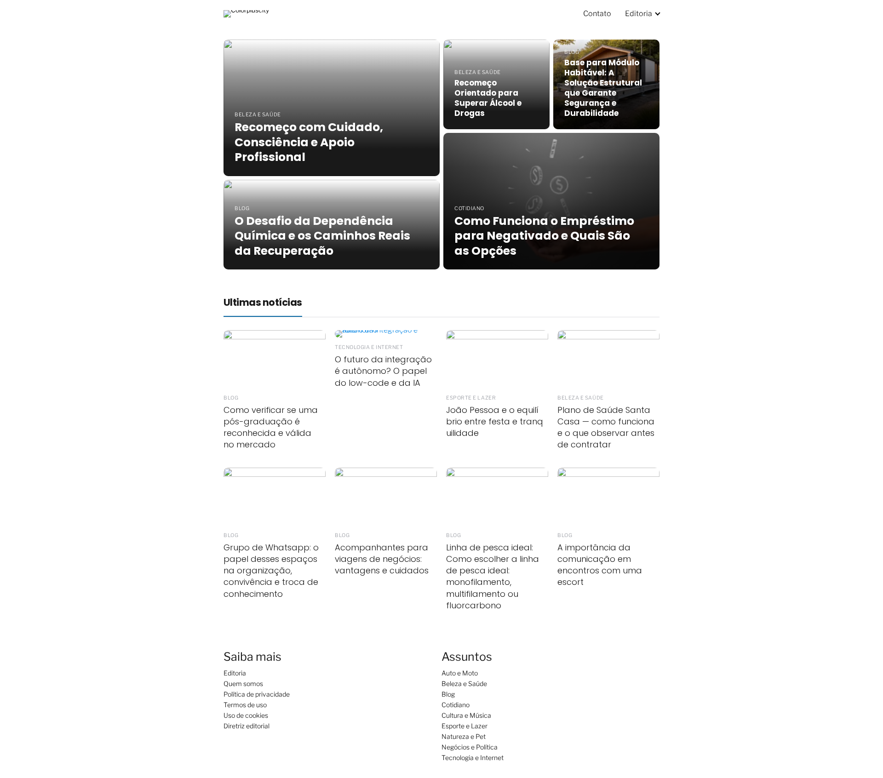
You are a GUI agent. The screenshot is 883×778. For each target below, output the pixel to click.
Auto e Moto (460, 673)
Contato (597, 13)
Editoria (638, 13)
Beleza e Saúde (464, 683)
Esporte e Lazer (464, 726)
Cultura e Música (466, 715)
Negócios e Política (470, 747)
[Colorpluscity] (246, 13)
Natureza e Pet (464, 736)
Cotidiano (456, 705)
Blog (448, 694)
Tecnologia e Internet (473, 757)
